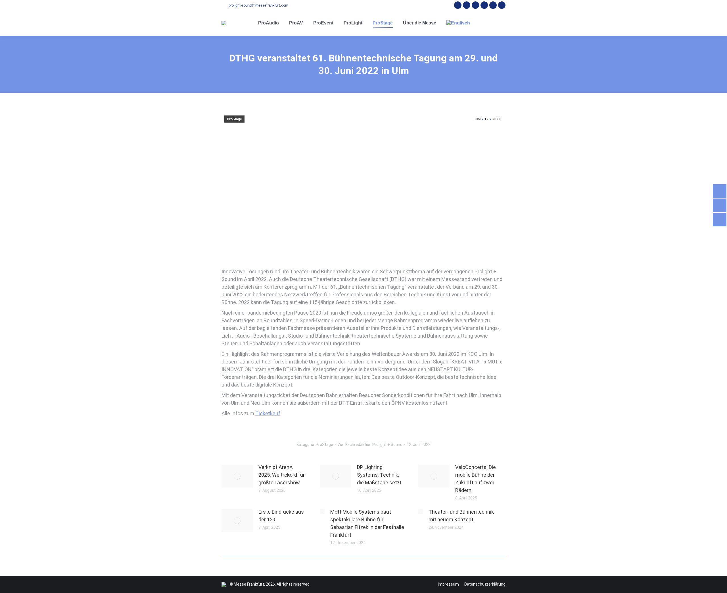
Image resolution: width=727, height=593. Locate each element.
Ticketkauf (267, 413)
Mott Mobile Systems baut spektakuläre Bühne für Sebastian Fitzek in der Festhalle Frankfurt (367, 523)
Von (369, 444)
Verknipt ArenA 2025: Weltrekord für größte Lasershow (281, 474)
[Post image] (237, 476)
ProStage (234, 119)
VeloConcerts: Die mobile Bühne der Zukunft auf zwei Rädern (475, 478)
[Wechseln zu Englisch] (458, 23)
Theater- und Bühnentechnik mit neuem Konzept (461, 515)
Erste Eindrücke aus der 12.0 (281, 515)
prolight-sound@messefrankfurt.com (258, 5)
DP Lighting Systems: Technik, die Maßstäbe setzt (379, 474)
